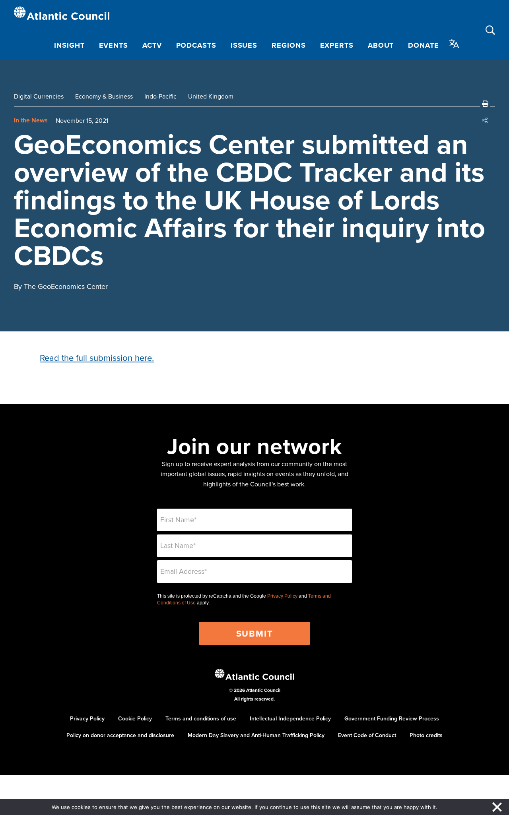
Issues (244, 45)
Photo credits (426, 735)
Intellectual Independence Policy (290, 718)
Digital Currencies (39, 96)
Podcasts (196, 45)
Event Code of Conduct (367, 735)
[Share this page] (485, 120)
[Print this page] (485, 104)
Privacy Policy (282, 596)
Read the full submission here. (97, 357)
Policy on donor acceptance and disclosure (120, 735)
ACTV (152, 45)
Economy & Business (104, 96)
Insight (69, 45)
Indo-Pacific (160, 96)
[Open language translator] (454, 44)
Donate (423, 45)
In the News (31, 120)
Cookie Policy (135, 718)
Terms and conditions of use (200, 718)
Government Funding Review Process (391, 718)
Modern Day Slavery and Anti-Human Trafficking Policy (256, 735)
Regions (288, 45)
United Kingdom (210, 96)
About (381, 45)
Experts (337, 45)
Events (113, 45)
